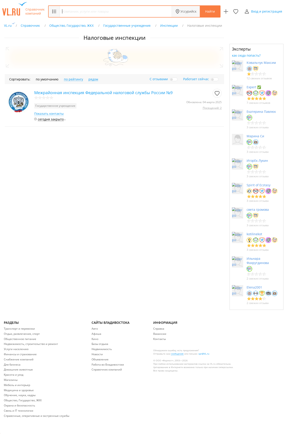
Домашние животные (18, 369)
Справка (158, 329)
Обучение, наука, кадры (20, 395)
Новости (97, 354)
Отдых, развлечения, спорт (22, 334)
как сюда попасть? (246, 55)
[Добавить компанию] (226, 11)
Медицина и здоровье (19, 390)
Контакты (159, 339)
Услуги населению (16, 349)
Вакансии (159, 334)
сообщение (177, 353)
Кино (95, 339)
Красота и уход (13, 375)
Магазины (11, 380)
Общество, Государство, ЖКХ (23, 400)
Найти (210, 11)
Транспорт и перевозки (19, 329)
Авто (95, 329)
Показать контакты (49, 114)
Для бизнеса (12, 364)
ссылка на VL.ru (207, 363)
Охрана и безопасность (19, 405)
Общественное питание (20, 339)
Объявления (100, 359)
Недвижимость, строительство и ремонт (31, 344)
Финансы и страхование (20, 354)
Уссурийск (188, 11)
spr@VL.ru (203, 353)
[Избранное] (236, 11)
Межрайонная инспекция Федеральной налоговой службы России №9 (103, 92)
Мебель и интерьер (17, 385)
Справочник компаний (35, 11)
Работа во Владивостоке (108, 364)
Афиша (96, 334)
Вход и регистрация (266, 11)
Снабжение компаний (19, 359)
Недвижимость (102, 349)
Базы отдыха (100, 344)
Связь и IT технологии (18, 411)
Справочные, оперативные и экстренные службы (36, 416)
